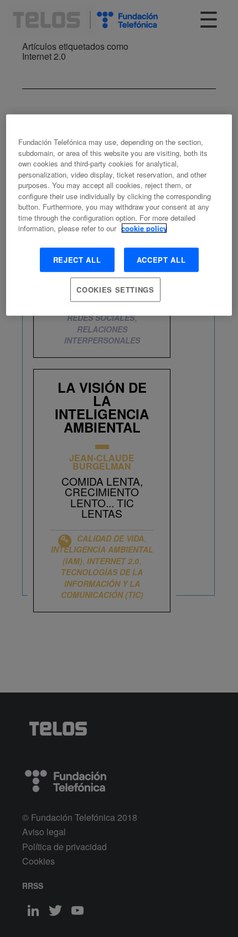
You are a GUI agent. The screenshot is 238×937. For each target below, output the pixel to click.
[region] (119, 215)
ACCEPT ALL (161, 259)
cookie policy (144, 228)
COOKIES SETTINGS (115, 289)
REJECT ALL (77, 259)
